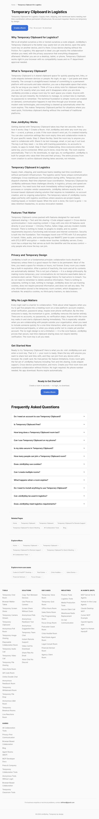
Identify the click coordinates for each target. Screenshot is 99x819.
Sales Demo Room (49, 612)
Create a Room (20, 28)
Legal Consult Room (49, 644)
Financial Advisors (19, 577)
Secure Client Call (68, 609)
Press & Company (9, 765)
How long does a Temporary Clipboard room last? (37, 432)
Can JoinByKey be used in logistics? (30, 496)
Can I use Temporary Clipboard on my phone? (35, 440)
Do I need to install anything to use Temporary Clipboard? (40, 488)
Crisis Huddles (56, 572)
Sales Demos (71, 572)
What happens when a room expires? (31, 480)
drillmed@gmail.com (67, 802)
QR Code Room (8, 673)
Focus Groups (36, 577)
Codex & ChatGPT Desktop (22, 572)
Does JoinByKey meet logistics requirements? (35, 504)
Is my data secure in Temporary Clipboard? (33, 448)
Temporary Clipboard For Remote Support (71, 523)
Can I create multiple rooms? (27, 472)
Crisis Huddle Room (49, 633)
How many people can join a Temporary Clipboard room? (40, 456)
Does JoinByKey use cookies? (28, 464)
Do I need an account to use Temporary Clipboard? (37, 416)
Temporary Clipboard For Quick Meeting (26, 528)
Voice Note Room (9, 669)
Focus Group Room (49, 623)
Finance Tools (66, 595)
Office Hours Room (49, 608)
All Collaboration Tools (51, 528)
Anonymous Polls (28, 615)
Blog (64, 528)
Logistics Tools (67, 599)
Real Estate (41, 572)
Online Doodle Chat (10, 677)
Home (13, 5)
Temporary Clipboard (28, 523)
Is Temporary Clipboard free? (27, 424)
